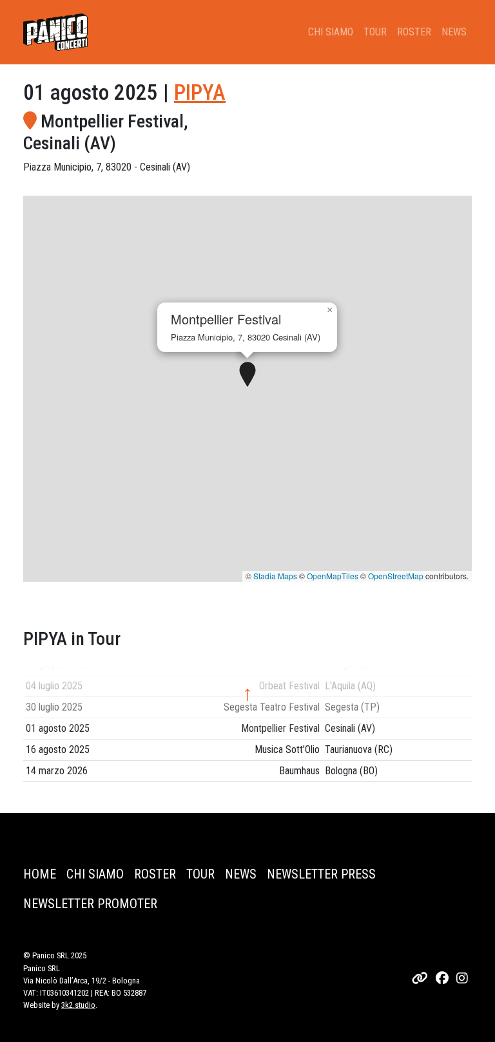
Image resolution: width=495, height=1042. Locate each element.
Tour (375, 32)
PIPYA (200, 92)
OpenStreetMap (395, 575)
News (454, 32)
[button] (247, 375)
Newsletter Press (321, 874)
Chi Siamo (330, 32)
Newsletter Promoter (90, 903)
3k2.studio (78, 1005)
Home (39, 874)
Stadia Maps (275, 575)
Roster (414, 32)
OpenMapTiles (332, 575)
